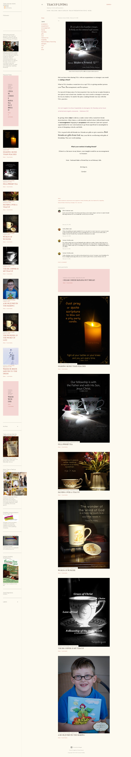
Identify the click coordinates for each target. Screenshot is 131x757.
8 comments (64, 737)
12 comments (69, 282)
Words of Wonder (66, 570)
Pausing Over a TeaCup (69, 492)
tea (42, 47)
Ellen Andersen (67, 210)
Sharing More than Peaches (72, 366)
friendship (43, 32)
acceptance (44, 24)
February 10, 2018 (66, 248)
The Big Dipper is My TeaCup (71, 648)
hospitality (44, 39)
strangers (43, 43)
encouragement (45, 28)
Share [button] (42, 18)
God (42, 36)
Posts (7, 6)
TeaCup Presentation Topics (78, 10)
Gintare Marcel (80, 750)
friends (43, 30)
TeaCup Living (57, 4)
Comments (8, 8)
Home (48, 10)
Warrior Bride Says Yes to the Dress (10, 371)
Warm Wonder (10, 399)
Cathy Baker (66, 229)
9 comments (64, 573)
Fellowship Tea (65, 444)
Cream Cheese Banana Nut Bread (79, 280)
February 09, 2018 (67, 224)
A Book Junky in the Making (71, 735)
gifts (42, 34)
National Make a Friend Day (48, 41)
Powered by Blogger (77, 747)
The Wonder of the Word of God (10, 337)
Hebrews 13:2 (44, 37)
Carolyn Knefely (67, 240)
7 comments (9, 376)
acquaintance (44, 26)
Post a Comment (62, 262)
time (42, 49)
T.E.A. (42, 45)
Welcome (54, 10)
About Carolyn (63, 10)
